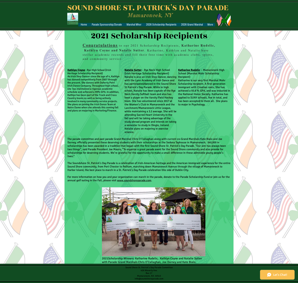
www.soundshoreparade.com (134, 180)
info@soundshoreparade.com (149, 278)
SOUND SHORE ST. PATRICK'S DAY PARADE (147, 8)
